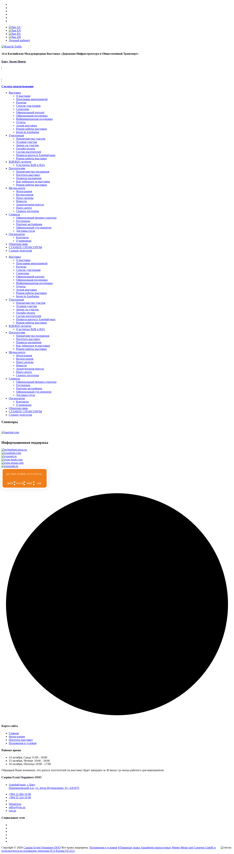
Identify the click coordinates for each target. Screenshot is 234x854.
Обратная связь (18, 244)
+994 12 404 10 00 (20, 794)
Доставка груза (25, 230)
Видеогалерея (24, 194)
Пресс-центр (24, 207)
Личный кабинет (19, 40)
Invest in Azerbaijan (27, 132)
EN (18, 30)
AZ (18, 27)
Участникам (16, 135)
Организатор (17, 234)
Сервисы (14, 214)
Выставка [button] (15, 256)
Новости (21, 201)
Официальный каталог (30, 112)
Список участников (28, 105)
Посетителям (17, 168)
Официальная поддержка (32, 115)
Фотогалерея (24, 191)
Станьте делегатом (20, 414)
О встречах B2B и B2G (30, 165)
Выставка (15, 92)
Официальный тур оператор (33, 227)
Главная (14, 733)
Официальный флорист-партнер (36, 217)
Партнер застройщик (29, 224)
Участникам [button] (16, 299)
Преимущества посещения (32, 171)
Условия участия (26, 142)
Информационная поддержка (34, 118)
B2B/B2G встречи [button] (20, 325)
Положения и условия (22, 743)
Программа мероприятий (32, 99)
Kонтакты (22, 237)
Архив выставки (26, 125)
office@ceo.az (17, 807)
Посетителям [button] (17, 332)
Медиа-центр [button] (17, 352)
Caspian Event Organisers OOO (42, 847)
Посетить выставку (28, 174)
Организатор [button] (17, 398)
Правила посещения (28, 178)
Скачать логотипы (27, 211)
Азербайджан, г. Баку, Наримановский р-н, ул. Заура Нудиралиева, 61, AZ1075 (44, 786)
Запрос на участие (27, 145)
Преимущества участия (30, 138)
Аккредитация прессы (30, 204)
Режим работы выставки (31, 128)
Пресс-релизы (24, 197)
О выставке (23, 95)
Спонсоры (22, 109)
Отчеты (21, 122)
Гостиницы (23, 221)
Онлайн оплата (25, 148)
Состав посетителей (28, 151)
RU (18, 33)
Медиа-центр (17, 188)
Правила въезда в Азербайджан (35, 155)
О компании (23, 240)
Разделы (21, 102)
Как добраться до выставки (33, 181)
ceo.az (12, 810)
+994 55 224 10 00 (20, 797)
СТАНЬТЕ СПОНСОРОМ (25, 411)
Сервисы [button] (14, 378)
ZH (18, 37)
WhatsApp (15, 804)
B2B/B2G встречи (20, 161)
